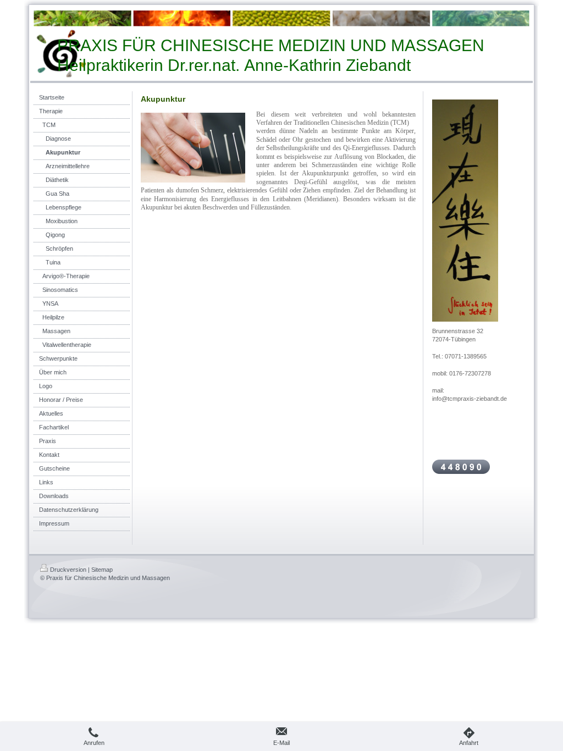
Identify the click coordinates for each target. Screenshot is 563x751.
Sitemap (102, 569)
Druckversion (68, 569)
